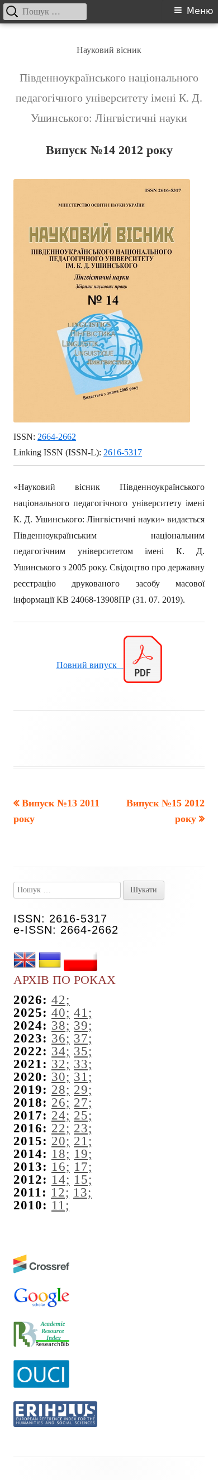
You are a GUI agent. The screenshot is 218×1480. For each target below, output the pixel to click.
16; (60, 1167)
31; (83, 1077)
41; (83, 1013)
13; (82, 1192)
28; (60, 1090)
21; (83, 1141)
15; (83, 1179)
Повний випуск (90, 665)
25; (83, 1115)
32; (60, 1064)
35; (83, 1051)
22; (60, 1128)
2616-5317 (122, 452)
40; (60, 1013)
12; (60, 1192)
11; (60, 1205)
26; (60, 1102)
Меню (200, 11)
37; (83, 1038)
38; (60, 1025)
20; (60, 1141)
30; (60, 1077)
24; (60, 1115)
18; (60, 1154)
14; (60, 1179)
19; (83, 1154)
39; (83, 1025)
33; (83, 1064)
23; (83, 1128)
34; (60, 1051)
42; (60, 1000)
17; (83, 1167)
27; (83, 1102)
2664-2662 (56, 436)
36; (60, 1038)
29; (83, 1090)
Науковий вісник (109, 50)
